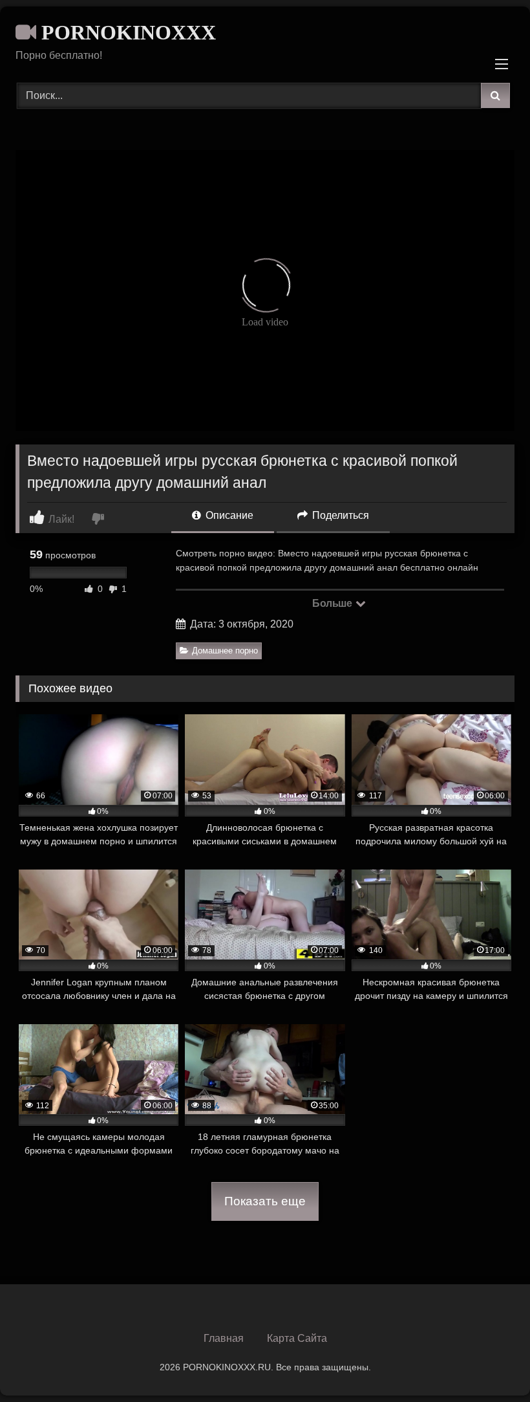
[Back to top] (490, 1363)
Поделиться (339, 515)
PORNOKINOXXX (126, 32)
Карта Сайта (297, 1338)
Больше (333, 603)
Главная (224, 1338)
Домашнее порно (225, 650)
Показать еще (265, 1201)
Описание (228, 515)
